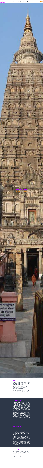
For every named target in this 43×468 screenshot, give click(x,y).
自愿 (23, 1)
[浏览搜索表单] (36, 1)
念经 (18, 1)
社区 (25, 1)
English (39, 1)
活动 (13, 1)
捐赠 (21, 1)
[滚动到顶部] (41, 466)
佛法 (16, 1)
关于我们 (28, 1)
